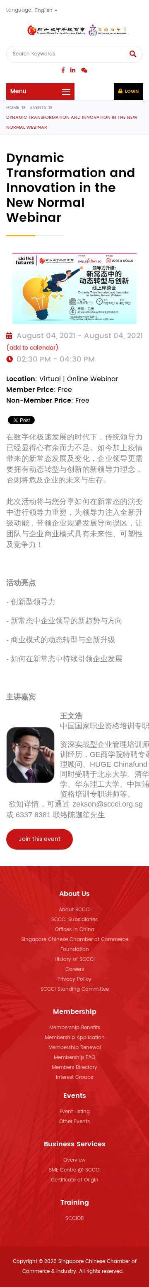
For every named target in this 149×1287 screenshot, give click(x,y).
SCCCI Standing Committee (75, 989)
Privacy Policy (74, 979)
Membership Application (75, 1038)
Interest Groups (74, 1077)
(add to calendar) (32, 348)
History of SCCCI (75, 959)
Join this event (39, 839)
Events (38, 107)
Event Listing (75, 1112)
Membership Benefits (74, 1028)
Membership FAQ (74, 1057)
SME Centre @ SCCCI (75, 1170)
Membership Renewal (74, 1048)
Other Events (74, 1122)
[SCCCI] (74, 30)
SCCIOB (74, 1218)
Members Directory (74, 1067)
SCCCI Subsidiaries (74, 920)
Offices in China (74, 930)
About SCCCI (75, 910)
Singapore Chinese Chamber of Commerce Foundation (74, 944)
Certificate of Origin (75, 1180)
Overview (74, 1160)
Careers (74, 969)
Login (131, 91)
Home (12, 107)
